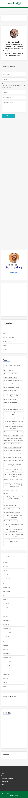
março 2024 (6, 595)
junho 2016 (6, 641)
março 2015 (6, 686)
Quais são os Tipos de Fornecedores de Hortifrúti (14, 535)
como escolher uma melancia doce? (13, 409)
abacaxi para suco (9, 370)
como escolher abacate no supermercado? (14, 395)
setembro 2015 (7, 670)
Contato (5, 349)
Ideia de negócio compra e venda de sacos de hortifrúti (14, 497)
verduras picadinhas (9, 545)
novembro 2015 (7, 661)
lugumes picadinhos (9, 502)
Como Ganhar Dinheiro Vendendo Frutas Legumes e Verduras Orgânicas (13, 439)
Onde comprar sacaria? (10, 505)
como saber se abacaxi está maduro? (14, 465)
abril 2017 (5, 616)
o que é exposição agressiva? (12, 508)
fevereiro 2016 (6, 653)
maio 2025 (5, 566)
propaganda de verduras (10, 520)
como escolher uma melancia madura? (13, 413)
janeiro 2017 (6, 624)
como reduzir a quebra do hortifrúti (13, 454)
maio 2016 (5, 645)
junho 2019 (6, 603)
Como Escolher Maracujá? (10, 402)
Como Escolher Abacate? (10, 390)
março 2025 (6, 574)
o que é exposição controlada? (12, 512)
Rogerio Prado (14, 42)
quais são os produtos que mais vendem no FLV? (14, 530)
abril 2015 (5, 682)
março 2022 (6, 599)
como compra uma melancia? (12, 387)
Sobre (4, 345)
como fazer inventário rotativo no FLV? (14, 422)
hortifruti (6, 493)
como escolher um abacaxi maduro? (13, 406)
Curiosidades (6, 341)
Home (4, 329)
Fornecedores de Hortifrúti (10, 490)
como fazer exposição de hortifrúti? (13, 418)
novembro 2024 (7, 587)
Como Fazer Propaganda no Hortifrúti (13, 435)
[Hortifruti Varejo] (14, 3)
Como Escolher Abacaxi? (10, 399)
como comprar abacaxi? (10, 377)
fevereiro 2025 (6, 578)
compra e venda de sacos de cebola (13, 479)
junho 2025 (6, 562)
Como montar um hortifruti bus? (12, 443)
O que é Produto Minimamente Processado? (14, 516)
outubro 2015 (6, 665)
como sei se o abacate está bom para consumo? (13, 475)
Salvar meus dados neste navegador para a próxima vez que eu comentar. (14, 86)
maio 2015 (5, 678)
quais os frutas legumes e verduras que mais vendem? (14, 525)
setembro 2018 (7, 612)
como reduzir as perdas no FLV (12, 457)
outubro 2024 (6, 591)
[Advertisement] (14, 182)
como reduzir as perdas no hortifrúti (13, 460)
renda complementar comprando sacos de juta (14, 540)
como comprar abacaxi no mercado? (13, 380)
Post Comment (7, 115)
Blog (4, 333)
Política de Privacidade (8, 337)
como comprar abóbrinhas (11, 384)
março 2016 (6, 649)
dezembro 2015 (7, 657)
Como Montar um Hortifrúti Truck (12, 447)
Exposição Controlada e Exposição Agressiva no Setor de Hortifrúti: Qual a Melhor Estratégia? (14, 484)
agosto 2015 (6, 674)
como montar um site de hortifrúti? (13, 450)
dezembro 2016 (7, 628)
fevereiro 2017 (6, 620)
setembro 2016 (7, 636)
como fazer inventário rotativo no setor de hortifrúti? (14, 427)
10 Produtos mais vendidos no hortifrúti (13, 366)
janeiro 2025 (6, 583)
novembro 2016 (7, 632)
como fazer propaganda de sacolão (13, 431)
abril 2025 (5, 570)
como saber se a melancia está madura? (14, 470)
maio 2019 (5, 607)
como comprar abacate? (10, 373)
